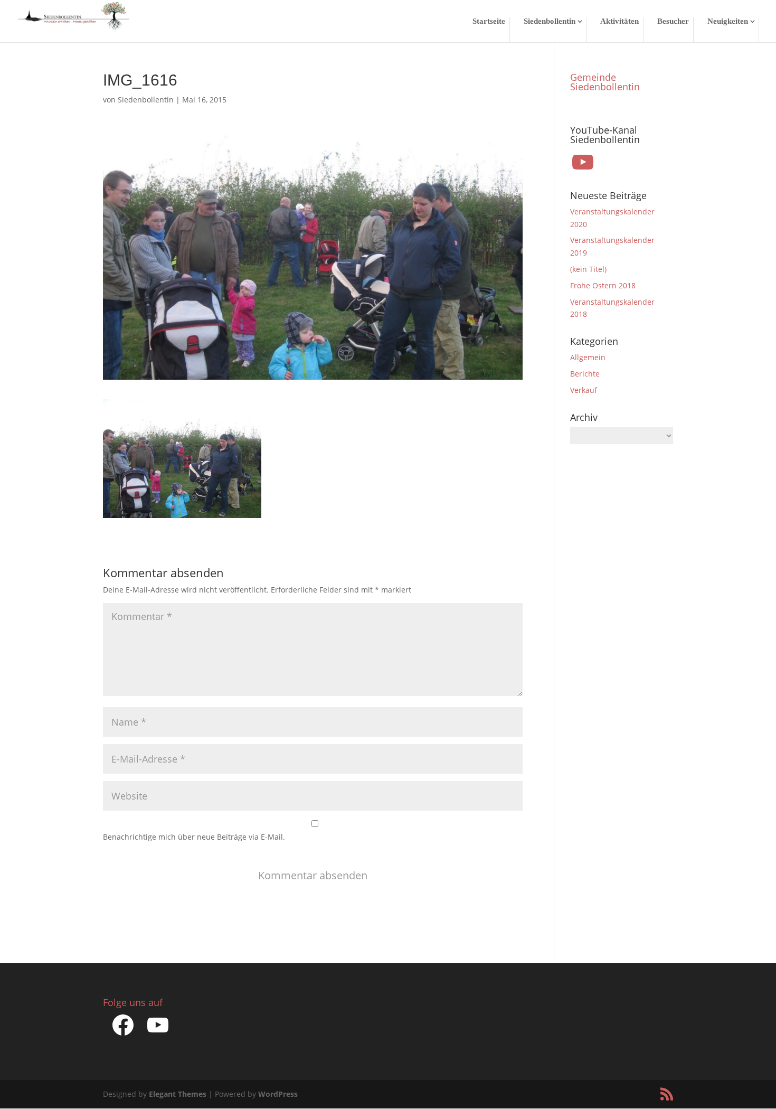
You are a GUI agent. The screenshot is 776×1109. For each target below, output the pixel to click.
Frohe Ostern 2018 (603, 285)
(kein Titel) (588, 269)
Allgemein (587, 357)
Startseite (488, 21)
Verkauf (583, 390)
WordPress (278, 1094)
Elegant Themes (177, 1094)
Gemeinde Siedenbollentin (605, 82)
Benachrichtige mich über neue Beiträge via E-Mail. (194, 837)
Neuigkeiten (727, 21)
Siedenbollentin (549, 21)
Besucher (673, 21)
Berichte (585, 374)
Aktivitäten (619, 21)
